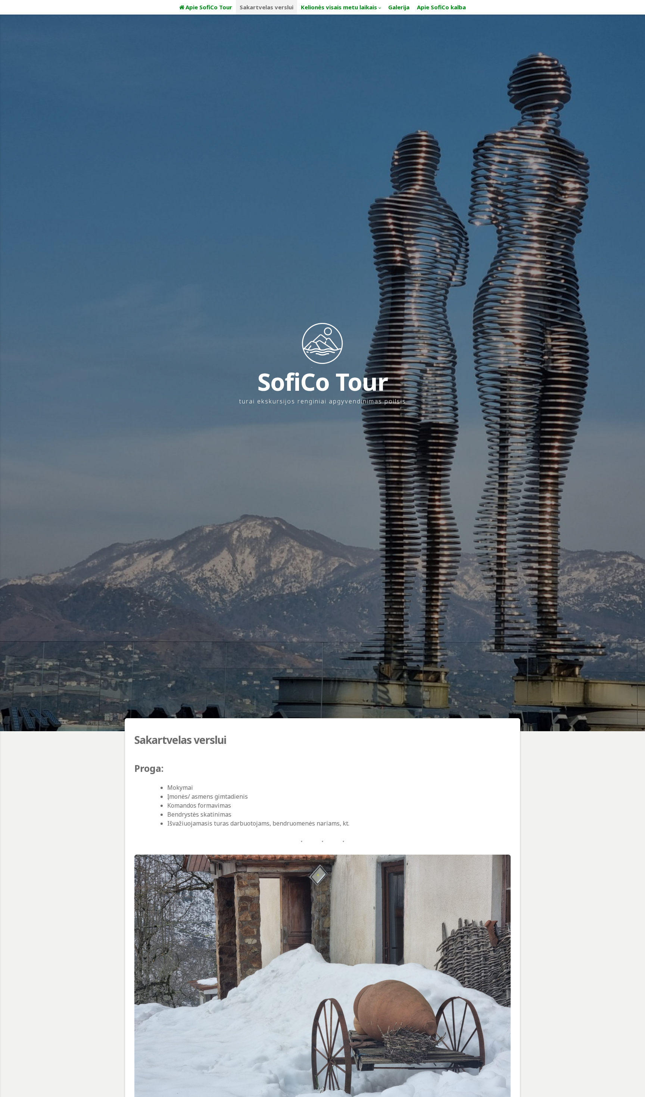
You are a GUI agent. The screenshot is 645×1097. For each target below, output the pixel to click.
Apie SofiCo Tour (209, 7)
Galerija (398, 7)
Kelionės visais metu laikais (339, 7)
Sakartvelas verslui (266, 7)
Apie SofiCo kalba (441, 7)
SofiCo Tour (323, 381)
